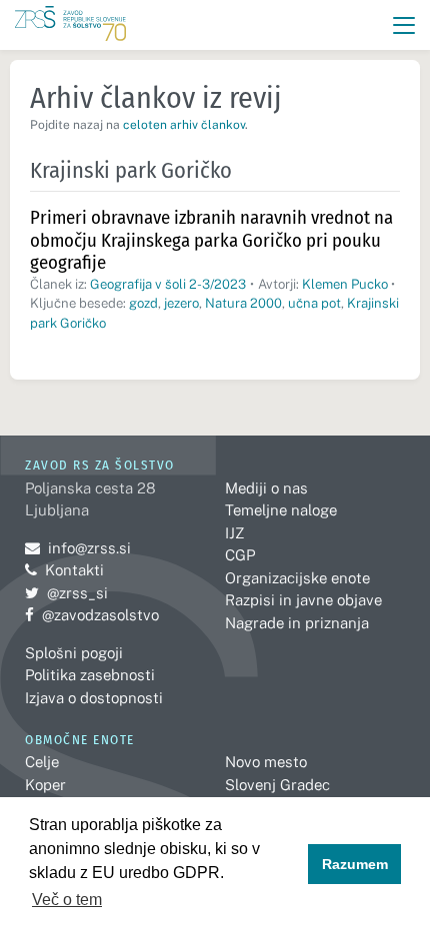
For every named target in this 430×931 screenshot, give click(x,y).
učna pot (314, 303)
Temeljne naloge (281, 509)
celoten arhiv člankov (184, 125)
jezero (181, 303)
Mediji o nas (266, 487)
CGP (240, 554)
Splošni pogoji (74, 652)
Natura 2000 (243, 303)
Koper (45, 784)
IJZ (234, 532)
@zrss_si (66, 592)
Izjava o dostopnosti (94, 697)
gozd (143, 303)
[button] (404, 25)
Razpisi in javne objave (303, 599)
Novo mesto (266, 761)
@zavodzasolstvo (92, 614)
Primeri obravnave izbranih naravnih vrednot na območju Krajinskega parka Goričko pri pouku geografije (211, 240)
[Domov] (70, 25)
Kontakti (74, 569)
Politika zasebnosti (90, 674)
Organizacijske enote (297, 577)
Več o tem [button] (67, 899)
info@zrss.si (78, 547)
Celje (42, 761)
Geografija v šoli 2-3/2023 (168, 284)
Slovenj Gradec (277, 784)
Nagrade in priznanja (297, 622)
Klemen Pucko (345, 284)
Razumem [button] (355, 864)
